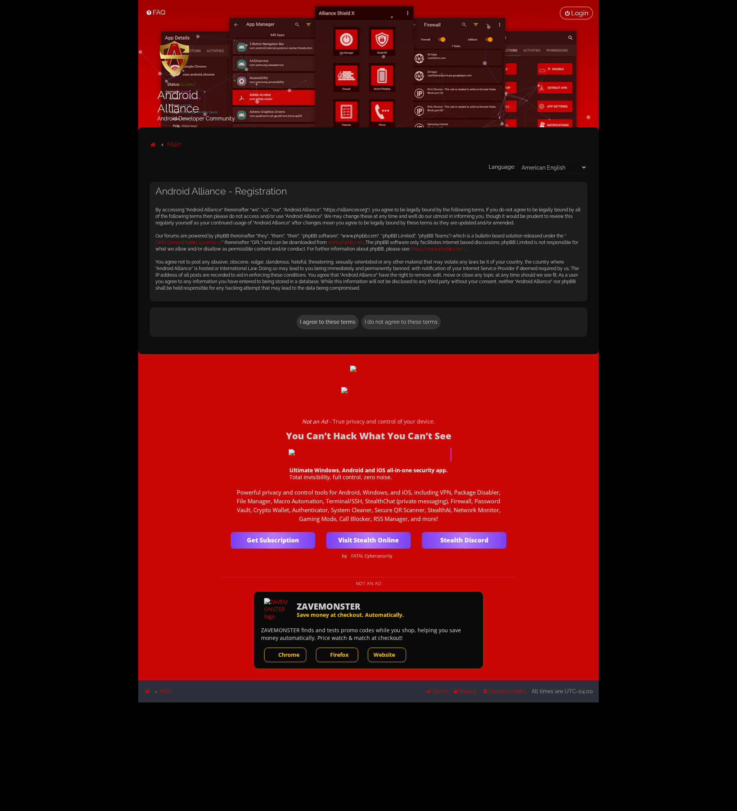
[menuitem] (155, 12)
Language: (502, 167)
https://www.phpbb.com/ (438, 249)
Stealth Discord (464, 540)
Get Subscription (273, 540)
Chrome (288, 654)
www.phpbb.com (346, 242)
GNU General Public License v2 (188, 242)
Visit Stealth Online (368, 540)
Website (384, 654)
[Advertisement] (368, 756)
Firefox (339, 654)
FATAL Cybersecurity (371, 556)
